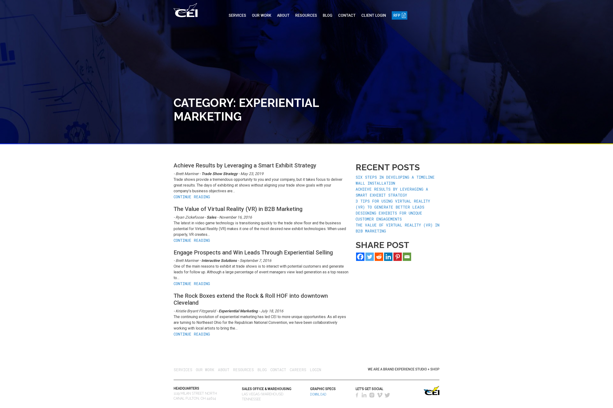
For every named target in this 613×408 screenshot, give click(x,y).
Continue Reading (192, 196)
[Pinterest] (397, 257)
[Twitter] (369, 257)
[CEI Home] (186, 9)
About (283, 15)
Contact (347, 15)
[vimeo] (379, 394)
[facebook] (357, 394)
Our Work (261, 15)
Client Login (373, 15)
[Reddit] (379, 257)
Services (237, 15)
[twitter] (387, 394)
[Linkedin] (388, 257)
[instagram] (372, 394)
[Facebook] (360, 257)
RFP (396, 15)
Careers (298, 369)
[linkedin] (364, 394)
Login (315, 369)
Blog (327, 15)
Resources (306, 15)
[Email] (407, 257)
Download (318, 394)
